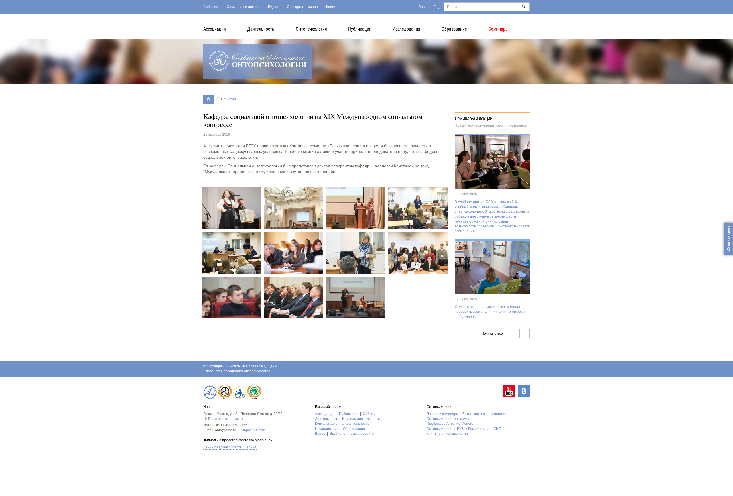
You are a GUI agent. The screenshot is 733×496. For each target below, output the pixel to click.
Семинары (498, 29)
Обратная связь (254, 430)
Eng (436, 7)
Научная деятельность (361, 419)
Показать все (492, 334)
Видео (273, 7)
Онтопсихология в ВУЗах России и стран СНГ (464, 429)
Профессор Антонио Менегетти (453, 424)
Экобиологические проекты (352, 434)
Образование (454, 29)
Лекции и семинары (443, 414)
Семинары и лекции (243, 7)
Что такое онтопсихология (484, 414)
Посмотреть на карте (225, 419)
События (210, 7)
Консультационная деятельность (342, 424)
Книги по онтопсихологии (447, 434)
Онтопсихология (311, 29)
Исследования (406, 29)
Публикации (359, 29)
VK (524, 391)
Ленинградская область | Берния (230, 447)
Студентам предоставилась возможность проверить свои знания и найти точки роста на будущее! (490, 311)
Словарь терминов (302, 7)
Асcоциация (214, 29)
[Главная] (208, 99)
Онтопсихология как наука (448, 419)
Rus (421, 7)
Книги (330, 7)
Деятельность (260, 29)
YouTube (509, 391)
